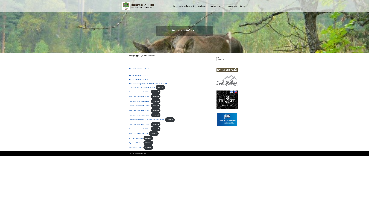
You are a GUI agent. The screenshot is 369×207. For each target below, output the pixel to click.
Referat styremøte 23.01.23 (139, 68)
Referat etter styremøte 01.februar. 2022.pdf (142, 87)
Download (160, 87)
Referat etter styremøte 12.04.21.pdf (139, 106)
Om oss (242, 6)
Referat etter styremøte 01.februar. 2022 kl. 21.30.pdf (148, 84)
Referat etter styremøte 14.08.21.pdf (139, 96)
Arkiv (217, 57)
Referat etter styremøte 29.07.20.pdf (139, 124)
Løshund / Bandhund (186, 6)
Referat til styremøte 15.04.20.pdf (138, 133)
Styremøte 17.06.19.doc (136, 143)
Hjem (174, 6)
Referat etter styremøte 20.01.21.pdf (139, 115)
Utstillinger (202, 6)
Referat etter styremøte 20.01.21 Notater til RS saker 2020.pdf (146, 119)
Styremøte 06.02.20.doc (136, 147)
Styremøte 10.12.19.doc (136, 138)
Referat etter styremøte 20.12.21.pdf (139, 92)
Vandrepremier (215, 6)
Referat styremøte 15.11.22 (139, 75)
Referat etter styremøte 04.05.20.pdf (139, 129)
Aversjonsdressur (231, 6)
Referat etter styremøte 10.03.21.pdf (139, 110)
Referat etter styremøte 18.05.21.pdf (139, 101)
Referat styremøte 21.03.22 (139, 79)
